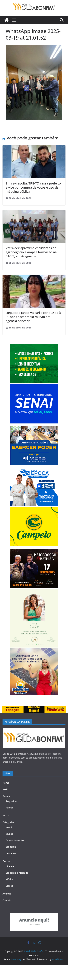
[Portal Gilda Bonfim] (6, 20)
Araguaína (11, 801)
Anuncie (7, 893)
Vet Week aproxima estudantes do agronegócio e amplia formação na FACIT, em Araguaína (31, 252)
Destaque (11, 853)
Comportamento (15, 840)
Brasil (9, 827)
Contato (7, 900)
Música (9, 879)
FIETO (6, 815)
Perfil (5, 789)
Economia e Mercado (17, 872)
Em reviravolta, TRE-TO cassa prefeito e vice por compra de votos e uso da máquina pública (33, 187)
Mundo (9, 833)
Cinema (10, 866)
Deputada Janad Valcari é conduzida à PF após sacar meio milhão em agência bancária (33, 317)
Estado (6, 795)
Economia (11, 846)
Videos (9, 885)
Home (6, 782)
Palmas (9, 807)
